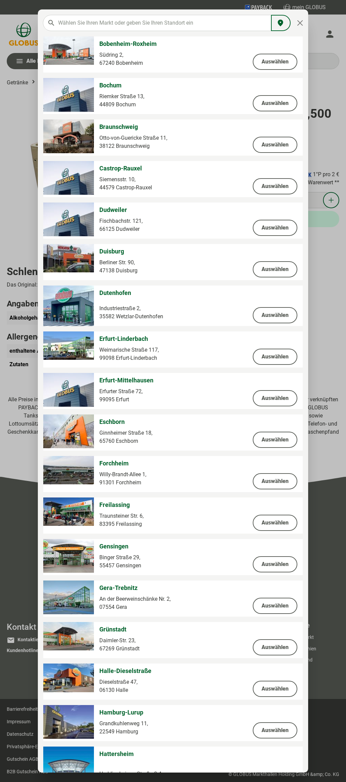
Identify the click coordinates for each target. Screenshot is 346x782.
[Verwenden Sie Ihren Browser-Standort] (281, 23)
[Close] (300, 23)
